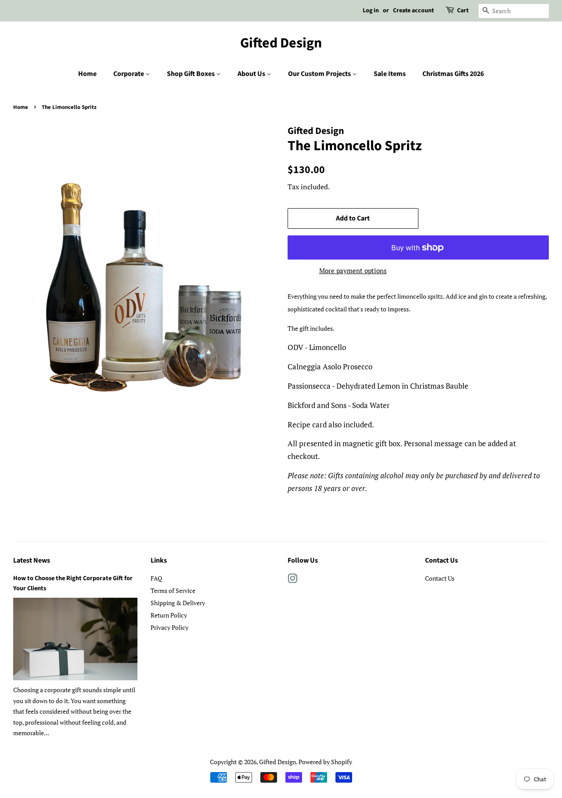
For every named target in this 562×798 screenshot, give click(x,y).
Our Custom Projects (320, 74)
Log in (371, 10)
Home (87, 74)
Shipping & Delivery (178, 603)
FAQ (156, 578)
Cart (462, 10)
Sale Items (390, 74)
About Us (252, 74)
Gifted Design (281, 43)
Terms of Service (173, 590)
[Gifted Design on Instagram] (292, 580)
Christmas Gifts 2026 (453, 74)
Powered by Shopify (325, 762)
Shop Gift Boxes (191, 74)
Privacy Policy (169, 627)
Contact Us (439, 578)
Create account (413, 10)
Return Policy (169, 615)
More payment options (353, 270)
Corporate (129, 74)
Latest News (31, 560)
